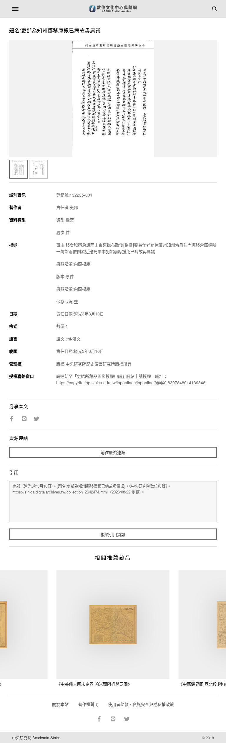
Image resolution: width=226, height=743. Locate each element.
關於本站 (60, 704)
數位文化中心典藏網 (113, 8)
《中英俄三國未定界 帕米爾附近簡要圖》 (94, 684)
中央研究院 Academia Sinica (36, 737)
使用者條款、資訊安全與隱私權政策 (141, 704)
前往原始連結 (113, 452)
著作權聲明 (88, 704)
